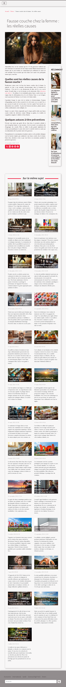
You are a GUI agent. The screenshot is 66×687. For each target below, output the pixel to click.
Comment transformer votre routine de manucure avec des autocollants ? (45, 306)
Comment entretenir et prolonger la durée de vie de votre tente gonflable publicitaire (46, 569)
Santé (24, 677)
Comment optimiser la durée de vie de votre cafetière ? (19, 266)
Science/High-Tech (34, 677)
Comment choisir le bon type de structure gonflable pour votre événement (20, 531)
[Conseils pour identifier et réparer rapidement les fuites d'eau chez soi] (20, 449)
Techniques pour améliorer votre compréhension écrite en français (19, 381)
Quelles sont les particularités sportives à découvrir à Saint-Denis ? (46, 605)
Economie (7, 677)
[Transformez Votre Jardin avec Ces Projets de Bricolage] (20, 634)
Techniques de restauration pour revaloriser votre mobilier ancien (17, 232)
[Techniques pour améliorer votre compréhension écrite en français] (20, 375)
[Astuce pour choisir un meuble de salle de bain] (20, 598)
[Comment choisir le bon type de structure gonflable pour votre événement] (20, 524)
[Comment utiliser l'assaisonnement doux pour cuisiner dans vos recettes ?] (46, 337)
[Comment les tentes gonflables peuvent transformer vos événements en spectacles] (46, 449)
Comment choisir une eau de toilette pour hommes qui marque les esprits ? (20, 306)
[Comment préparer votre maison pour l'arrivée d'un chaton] (20, 337)
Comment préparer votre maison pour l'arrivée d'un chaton (18, 342)
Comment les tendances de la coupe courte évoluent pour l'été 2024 (20, 567)
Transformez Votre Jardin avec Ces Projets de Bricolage (19, 639)
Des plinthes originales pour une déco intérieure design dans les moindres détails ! (45, 531)
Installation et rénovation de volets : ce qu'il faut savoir (46, 492)
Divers (12, 11)
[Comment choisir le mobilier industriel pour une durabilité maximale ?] (46, 261)
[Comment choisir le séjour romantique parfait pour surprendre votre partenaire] (20, 487)
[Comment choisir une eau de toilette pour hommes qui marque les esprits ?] (20, 299)
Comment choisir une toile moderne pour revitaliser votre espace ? (46, 232)
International (16, 677)
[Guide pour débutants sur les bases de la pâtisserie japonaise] (46, 413)
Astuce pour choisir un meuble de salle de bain (20, 602)
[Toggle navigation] (4, 3)
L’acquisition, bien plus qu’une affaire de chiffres (56, 126)
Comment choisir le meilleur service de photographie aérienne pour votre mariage (46, 381)
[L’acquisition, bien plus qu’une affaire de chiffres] (56, 113)
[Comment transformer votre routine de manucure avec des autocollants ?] (46, 299)
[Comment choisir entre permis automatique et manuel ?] (46, 189)
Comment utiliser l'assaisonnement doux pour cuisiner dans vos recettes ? (46, 344)
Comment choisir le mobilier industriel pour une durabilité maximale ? (46, 268)
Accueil (7, 11)
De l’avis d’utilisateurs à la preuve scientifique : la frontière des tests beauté (56, 157)
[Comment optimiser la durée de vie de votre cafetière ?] (20, 261)
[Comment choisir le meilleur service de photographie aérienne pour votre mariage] (46, 375)
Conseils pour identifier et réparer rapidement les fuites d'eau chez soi (20, 454)
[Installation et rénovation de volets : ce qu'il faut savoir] (46, 487)
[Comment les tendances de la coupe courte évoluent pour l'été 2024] (20, 562)
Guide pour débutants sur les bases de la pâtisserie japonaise (45, 418)
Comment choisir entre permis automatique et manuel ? (46, 194)
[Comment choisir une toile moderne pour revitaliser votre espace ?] (46, 225)
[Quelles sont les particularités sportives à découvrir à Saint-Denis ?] (46, 598)
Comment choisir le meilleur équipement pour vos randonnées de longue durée (20, 419)
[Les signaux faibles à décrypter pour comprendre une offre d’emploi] (55, 81)
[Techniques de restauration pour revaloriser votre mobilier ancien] (20, 225)
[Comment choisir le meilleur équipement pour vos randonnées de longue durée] (20, 413)
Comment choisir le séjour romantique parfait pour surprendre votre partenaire (20, 493)
